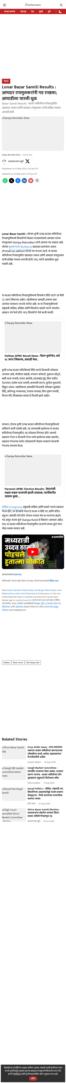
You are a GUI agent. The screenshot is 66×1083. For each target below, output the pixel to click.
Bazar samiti (18, 662)
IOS (30, 600)
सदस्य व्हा (17, 574)
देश (32, 11)
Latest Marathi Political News (20, 590)
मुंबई (41, 11)
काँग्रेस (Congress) (12, 507)
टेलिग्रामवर (6, 607)
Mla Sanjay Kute (32, 662)
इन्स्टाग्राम (49, 603)
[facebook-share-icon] (18, 182)
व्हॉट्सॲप (19, 607)
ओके (33, 1078)
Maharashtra (8, 593)
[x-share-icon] (11, 182)
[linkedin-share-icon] (24, 182)
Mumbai (31, 593)
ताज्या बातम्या (9, 11)
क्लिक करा (54, 581)
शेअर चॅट (57, 603)
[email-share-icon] (30, 182)
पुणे (49, 11)
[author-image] (4, 161)
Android (20, 600)
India (17, 593)
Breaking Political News (46, 590)
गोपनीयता (17, 1074)
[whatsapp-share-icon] (5, 182)
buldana (6, 662)
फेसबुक (37, 603)
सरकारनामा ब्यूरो (16, 161)
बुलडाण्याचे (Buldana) (20, 246)
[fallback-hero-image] (14, 752)
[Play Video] (33, 552)
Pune (22, 593)
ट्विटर (43, 603)
